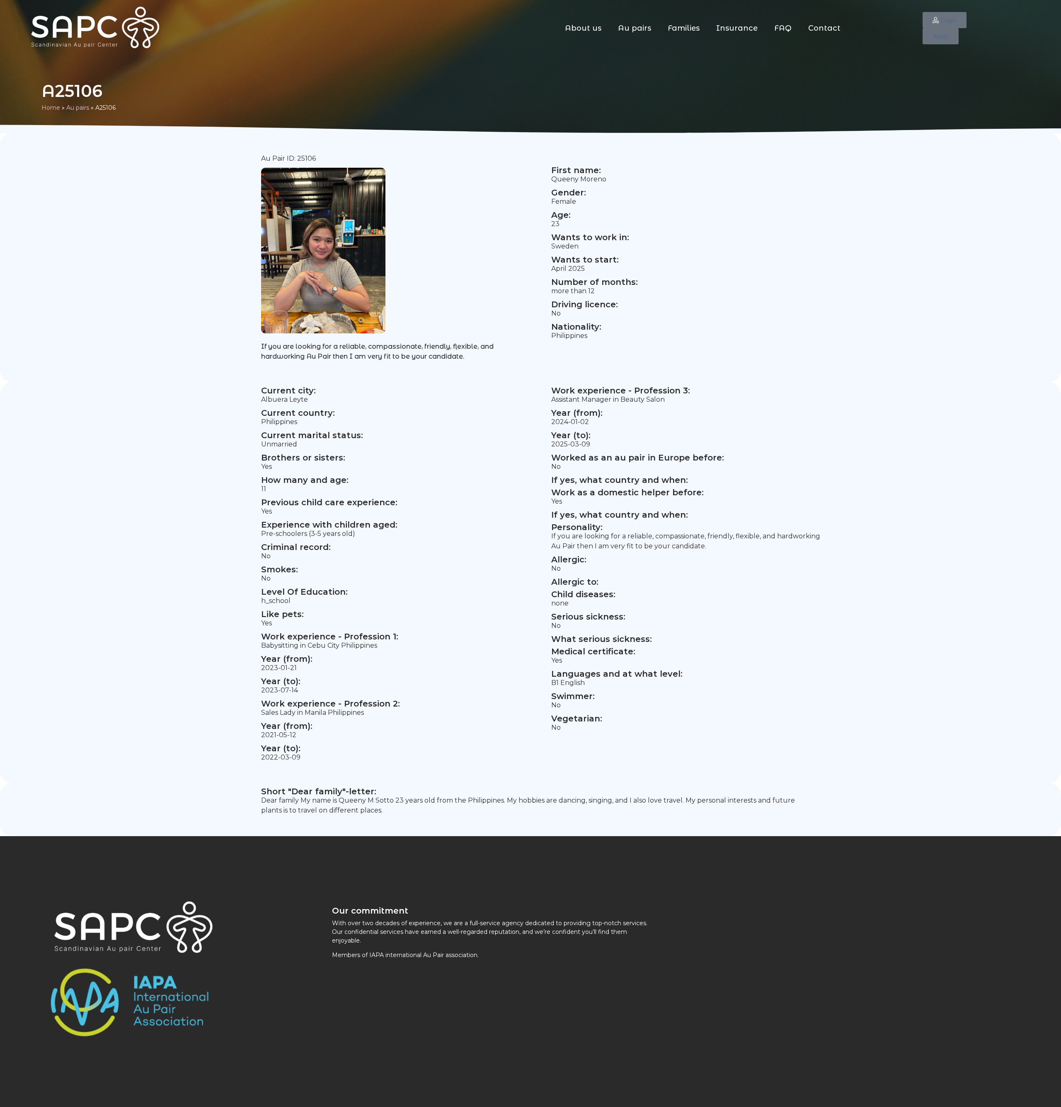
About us (583, 28)
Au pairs (634, 28)
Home (50, 107)
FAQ (783, 28)
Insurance (737, 28)
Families (684, 28)
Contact (824, 28)
